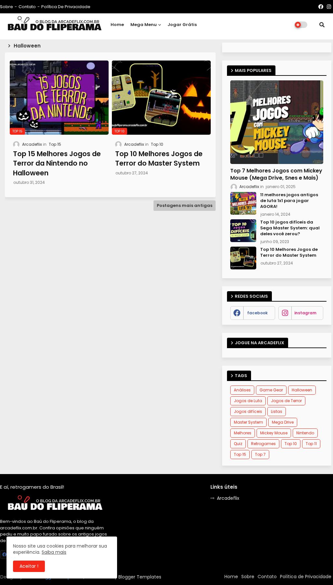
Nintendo (305, 433)
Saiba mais (54, 552)
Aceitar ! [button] (29, 566)
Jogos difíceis (248, 411)
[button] (321, 24)
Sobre (6, 7)
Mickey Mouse (273, 433)
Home (117, 24)
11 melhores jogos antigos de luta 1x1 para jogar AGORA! (289, 201)
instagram (305, 313)
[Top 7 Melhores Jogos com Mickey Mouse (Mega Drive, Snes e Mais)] (276, 122)
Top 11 (311, 443)
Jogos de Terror (286, 400)
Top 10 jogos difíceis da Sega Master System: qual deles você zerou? (290, 228)
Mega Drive (283, 422)
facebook (257, 313)
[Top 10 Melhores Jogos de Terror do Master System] (243, 258)
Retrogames (263, 443)
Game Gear (271, 390)
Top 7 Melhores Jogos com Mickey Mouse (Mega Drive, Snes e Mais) (276, 174)
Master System (248, 422)
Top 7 (260, 454)
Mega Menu (143, 24)
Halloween (302, 390)
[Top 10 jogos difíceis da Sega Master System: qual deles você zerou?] (243, 230)
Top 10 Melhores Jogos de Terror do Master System (289, 252)
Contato (27, 7)
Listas (276, 411)
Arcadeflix (228, 498)
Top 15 (240, 454)
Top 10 (291, 443)
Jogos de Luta (248, 400)
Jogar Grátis (182, 24)
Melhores (242, 433)
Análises (242, 390)
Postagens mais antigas (184, 205)
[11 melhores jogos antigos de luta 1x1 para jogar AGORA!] (243, 203)
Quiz (238, 443)
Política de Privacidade (65, 7)
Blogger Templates (139, 577)
